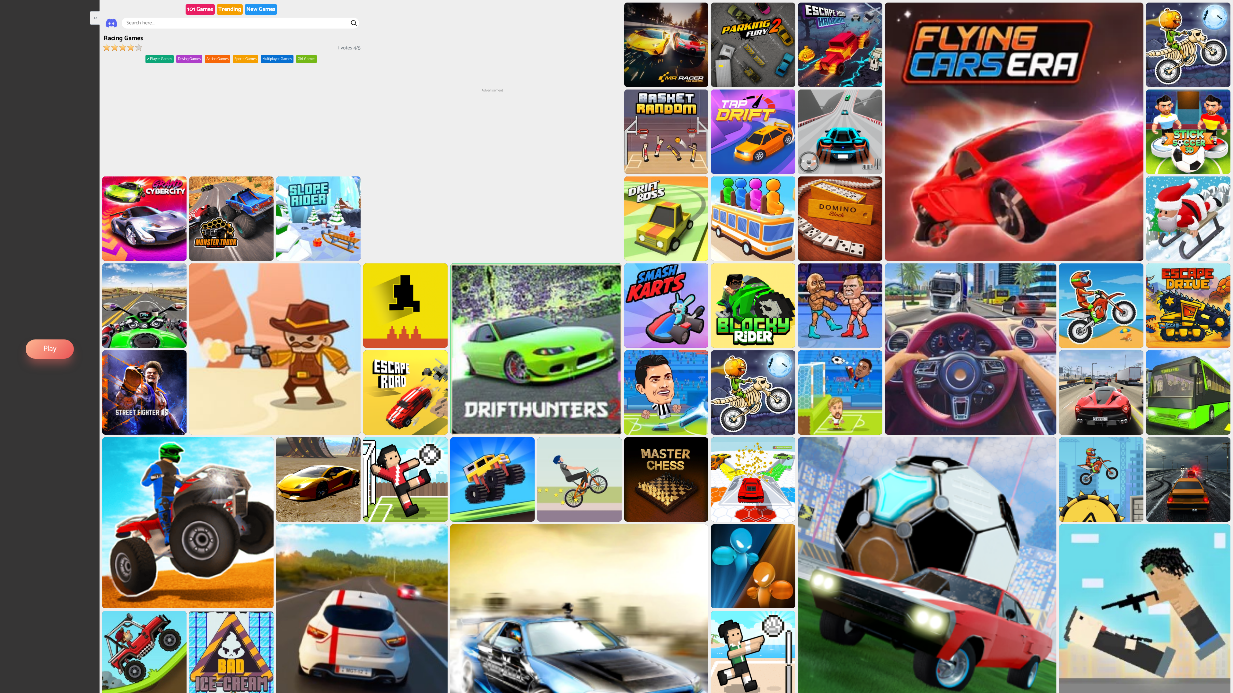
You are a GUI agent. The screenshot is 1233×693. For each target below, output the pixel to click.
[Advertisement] (492, 133)
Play (50, 349)
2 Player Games (159, 59)
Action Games (217, 59)
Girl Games (306, 59)
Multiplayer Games (277, 59)
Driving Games (189, 59)
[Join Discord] (111, 23)
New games (260, 9)
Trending (229, 9)
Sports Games (245, 59)
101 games (200, 9)
